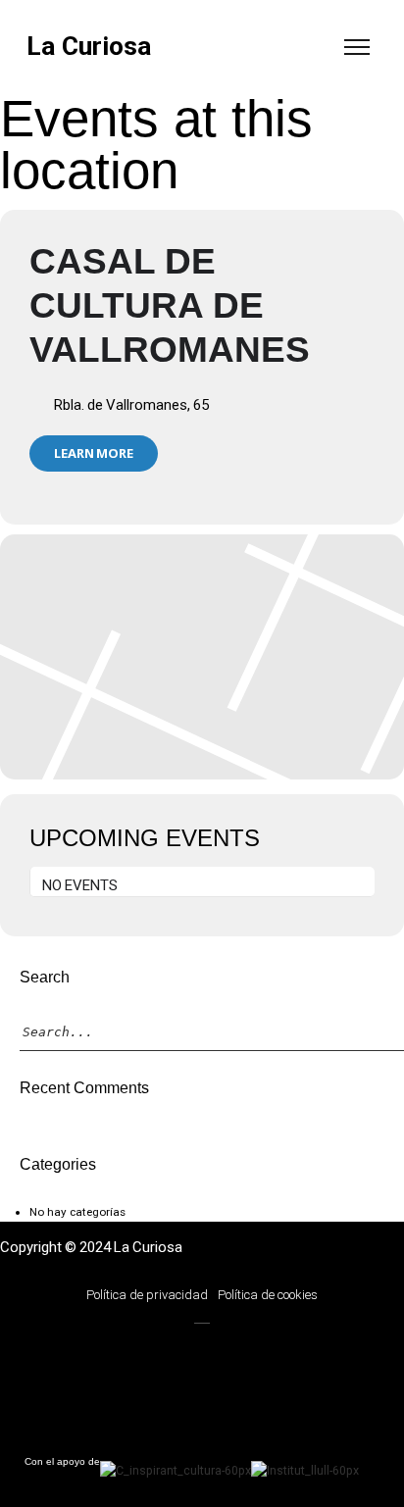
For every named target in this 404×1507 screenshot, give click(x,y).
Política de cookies (268, 1294)
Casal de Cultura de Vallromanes (169, 305)
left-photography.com (118, 1352)
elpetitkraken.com (118, 1393)
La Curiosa (88, 46)
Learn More (93, 453)
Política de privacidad (147, 1294)
